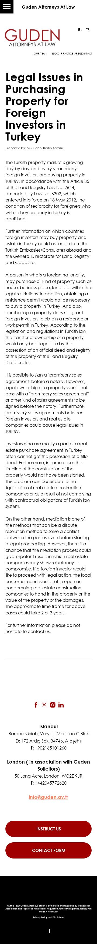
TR (87, 30)
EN (80, 30)
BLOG (55, 53)
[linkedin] (61, 705)
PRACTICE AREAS (71, 53)
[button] (48, 850)
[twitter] (44, 705)
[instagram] (52, 705)
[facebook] (36, 705)
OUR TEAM (40, 53)
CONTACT (85, 53)
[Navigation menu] (7, 6)
